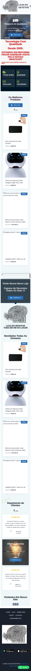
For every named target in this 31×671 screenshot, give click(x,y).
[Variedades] (18, 81)
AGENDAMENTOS (15, 618)
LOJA (13, 612)
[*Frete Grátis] (4, 72)
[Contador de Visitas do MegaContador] (15, 604)
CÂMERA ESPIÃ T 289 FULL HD (15, 259)
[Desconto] (4, 81)
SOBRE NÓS (21, 612)
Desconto (7, 84)
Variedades (21, 84)
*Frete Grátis (8, 75)
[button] (23, 667)
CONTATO (18, 615)
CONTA (11, 615)
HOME (8, 612)
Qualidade (21, 75)
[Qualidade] (18, 72)
